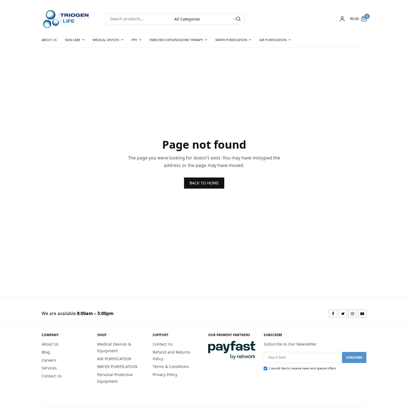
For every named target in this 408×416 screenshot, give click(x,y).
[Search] (238, 19)
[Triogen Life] (67, 18)
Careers (49, 360)
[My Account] (342, 19)
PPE (134, 40)
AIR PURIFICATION (273, 40)
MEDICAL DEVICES (106, 40)
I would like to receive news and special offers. (303, 368)
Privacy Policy (165, 374)
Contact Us (52, 376)
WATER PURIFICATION (231, 40)
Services (49, 368)
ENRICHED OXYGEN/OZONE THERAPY (176, 40)
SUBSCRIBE (354, 357)
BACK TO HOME (204, 183)
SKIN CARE (72, 40)
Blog (46, 352)
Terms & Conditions (171, 366)
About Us (49, 40)
